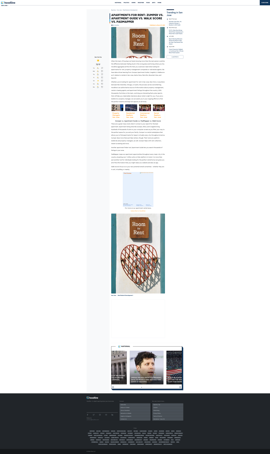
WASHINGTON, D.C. (158, 444)
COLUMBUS (130, 433)
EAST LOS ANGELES (98, 435)
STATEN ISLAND (112, 444)
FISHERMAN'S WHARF (139, 435)
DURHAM (90, 435)
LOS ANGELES (123, 437)
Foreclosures (127, 205)
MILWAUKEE (170, 437)
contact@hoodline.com (93, 419)
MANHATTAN (139, 437)
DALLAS (144, 433)
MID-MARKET (163, 437)
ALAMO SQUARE (143, 431)
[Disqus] (138, 318)
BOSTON (167, 431)
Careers (155, 407)
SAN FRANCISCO (105, 431)
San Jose (119, 10)
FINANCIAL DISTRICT (128, 435)
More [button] (159, 2)
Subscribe (264, 2)
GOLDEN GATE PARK (150, 435)
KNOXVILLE (100, 437)
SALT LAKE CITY (139, 442)
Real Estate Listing (128, 204)
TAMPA (119, 444)
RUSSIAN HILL (123, 442)
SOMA (177, 442)
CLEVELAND (123, 433)
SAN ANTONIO (147, 442)
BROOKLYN (178, 431)
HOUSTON (180, 435)
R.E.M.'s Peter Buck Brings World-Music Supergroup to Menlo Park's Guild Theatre (176, 32)
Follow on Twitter (125, 407)
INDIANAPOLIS (93, 437)
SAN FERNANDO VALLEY (164, 442)
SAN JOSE (98, 431)
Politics (126, 2)
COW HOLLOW (137, 433)
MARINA (145, 437)
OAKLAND (113, 431)
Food (148, 2)
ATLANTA (150, 431)
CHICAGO (102, 433)
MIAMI (156, 437)
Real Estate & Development (130, 10)
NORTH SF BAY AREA (121, 431)
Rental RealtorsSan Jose (157, 115)
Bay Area (113, 10)
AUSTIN (155, 431)
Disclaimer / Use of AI (159, 419)
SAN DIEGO (154, 442)
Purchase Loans (148, 205)
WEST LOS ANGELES (168, 444)
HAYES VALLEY (159, 435)
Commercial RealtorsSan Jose (144, 115)
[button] (113, 387)
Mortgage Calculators (139, 205)
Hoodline (116, 25)
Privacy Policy (157, 413)
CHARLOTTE (95, 433)
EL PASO (106, 435)
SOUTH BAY (92, 431)
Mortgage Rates (139, 204)
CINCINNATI (108, 433)
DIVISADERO (161, 433)
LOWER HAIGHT (131, 437)
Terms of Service (157, 416)
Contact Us (124, 419)
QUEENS (101, 442)
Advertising (156, 410)
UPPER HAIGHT (149, 444)
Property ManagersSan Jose (116, 115)
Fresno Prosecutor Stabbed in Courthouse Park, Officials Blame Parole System (176, 51)
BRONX (172, 431)
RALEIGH (107, 442)
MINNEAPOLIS (177, 437)
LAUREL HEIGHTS (115, 437)
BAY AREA (136, 431)
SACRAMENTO (131, 442)
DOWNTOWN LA (169, 433)
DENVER (149, 433)
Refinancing (148, 204)
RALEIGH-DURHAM (115, 442)
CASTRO (89, 433)
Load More (175, 57)
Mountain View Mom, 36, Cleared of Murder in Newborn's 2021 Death (175, 23)
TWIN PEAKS (132, 444)
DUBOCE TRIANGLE (179, 433)
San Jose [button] (4, 5)
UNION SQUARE (140, 444)
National (118, 2)
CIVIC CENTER (116, 433)
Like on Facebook (125, 410)
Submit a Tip (156, 404)
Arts (153, 2)
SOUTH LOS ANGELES (103, 444)
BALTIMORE (161, 431)
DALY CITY (130, 431)
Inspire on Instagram (126, 416)
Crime (133, 2)
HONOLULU (173, 435)
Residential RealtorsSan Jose (130, 115)
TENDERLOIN (125, 444)
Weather (141, 2)
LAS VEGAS (107, 437)
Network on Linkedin (126, 413)
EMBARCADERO (112, 435)
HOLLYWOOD (167, 435)
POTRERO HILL (95, 442)
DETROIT (155, 433)
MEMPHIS (151, 437)
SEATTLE (173, 442)
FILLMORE (120, 435)
